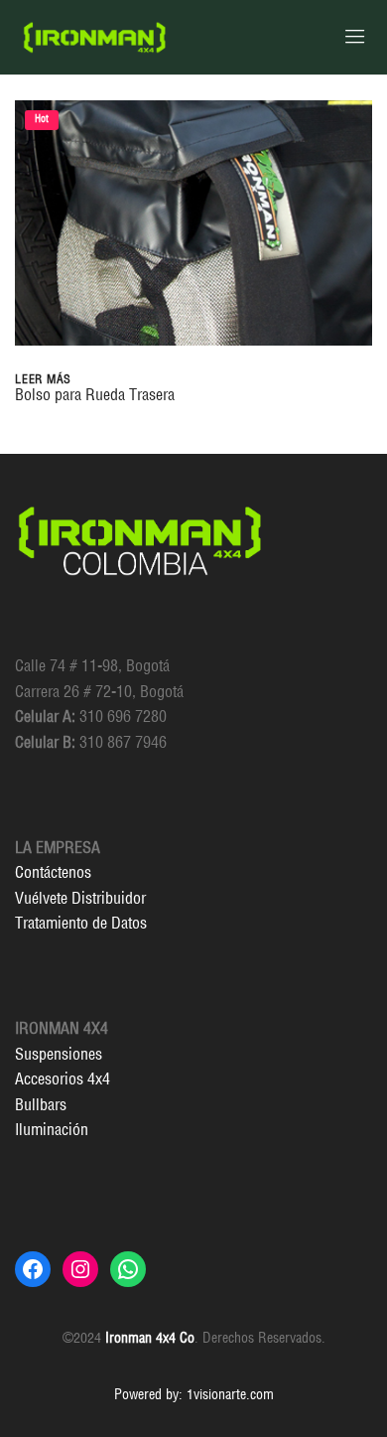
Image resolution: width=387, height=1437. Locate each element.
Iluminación (51, 1129)
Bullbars (40, 1104)
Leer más (43, 379)
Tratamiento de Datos (81, 923)
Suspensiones (58, 1054)
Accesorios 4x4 (62, 1078)
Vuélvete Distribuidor (80, 898)
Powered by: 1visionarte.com (194, 1394)
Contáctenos (53, 872)
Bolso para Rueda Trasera (95, 394)
